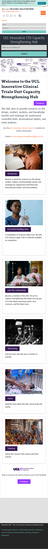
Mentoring (12, 349)
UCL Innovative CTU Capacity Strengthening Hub (24, 40)
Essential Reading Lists (18, 229)
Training (11, 448)
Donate (4, 20)
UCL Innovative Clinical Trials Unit (22, 128)
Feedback (40, 103)
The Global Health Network (18, 9)
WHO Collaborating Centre (10, 11)
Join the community (17, 290)
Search (24, 54)
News (10, 399)
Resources (12, 174)
